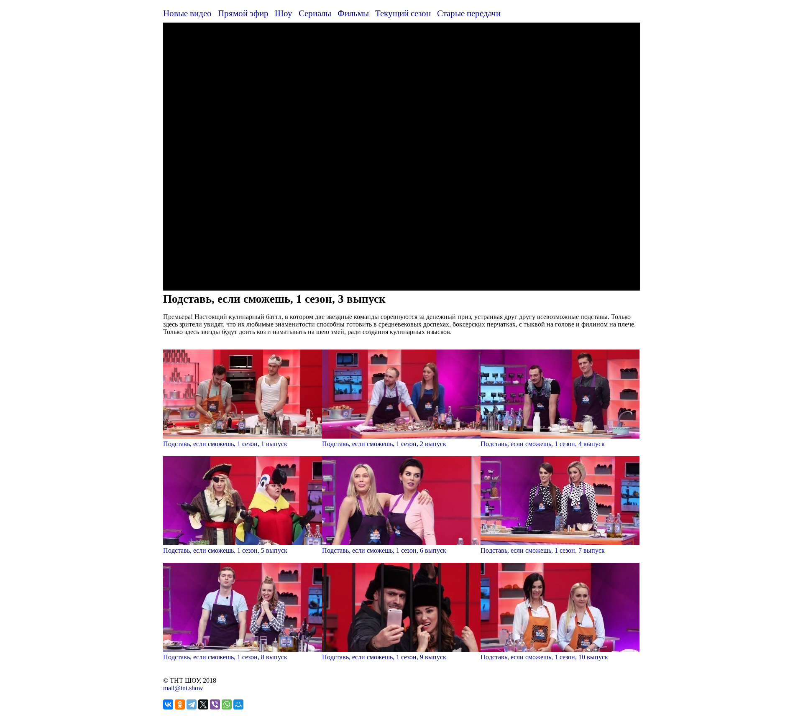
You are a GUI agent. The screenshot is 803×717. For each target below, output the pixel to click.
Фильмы (353, 13)
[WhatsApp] (227, 704)
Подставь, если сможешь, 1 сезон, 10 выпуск (544, 657)
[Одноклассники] (180, 704)
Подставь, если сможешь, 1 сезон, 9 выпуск (384, 657)
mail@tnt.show (183, 687)
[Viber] (215, 704)
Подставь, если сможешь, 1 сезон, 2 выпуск (384, 443)
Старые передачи (469, 13)
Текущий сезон (403, 13)
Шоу (283, 13)
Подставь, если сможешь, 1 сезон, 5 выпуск (225, 550)
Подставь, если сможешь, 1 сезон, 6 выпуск (384, 550)
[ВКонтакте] (168, 704)
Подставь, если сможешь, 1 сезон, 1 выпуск (225, 443)
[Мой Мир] (238, 704)
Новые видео (187, 13)
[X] (203, 704)
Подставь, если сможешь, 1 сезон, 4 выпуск (543, 443)
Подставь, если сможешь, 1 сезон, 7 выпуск (543, 550)
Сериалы (315, 13)
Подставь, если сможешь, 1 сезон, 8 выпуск (225, 657)
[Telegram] (192, 704)
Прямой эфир (243, 13)
